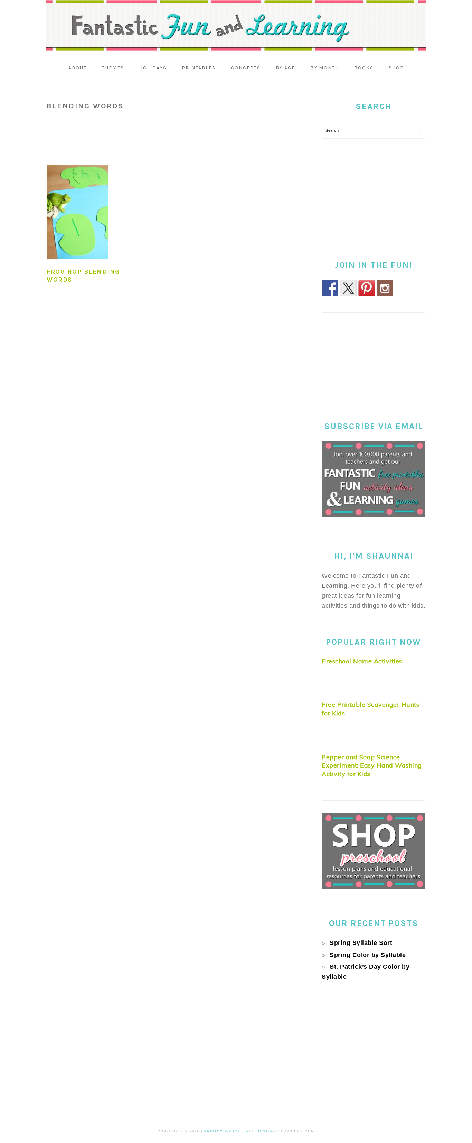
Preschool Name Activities (362, 661)
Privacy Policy (222, 1131)
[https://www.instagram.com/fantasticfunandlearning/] (385, 288)
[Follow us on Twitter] (348, 288)
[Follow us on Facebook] (330, 288)
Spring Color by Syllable (368, 954)
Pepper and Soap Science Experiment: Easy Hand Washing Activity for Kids (372, 765)
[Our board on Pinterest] (366, 288)
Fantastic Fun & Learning (236, 25)
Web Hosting (261, 1131)
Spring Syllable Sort (361, 942)
